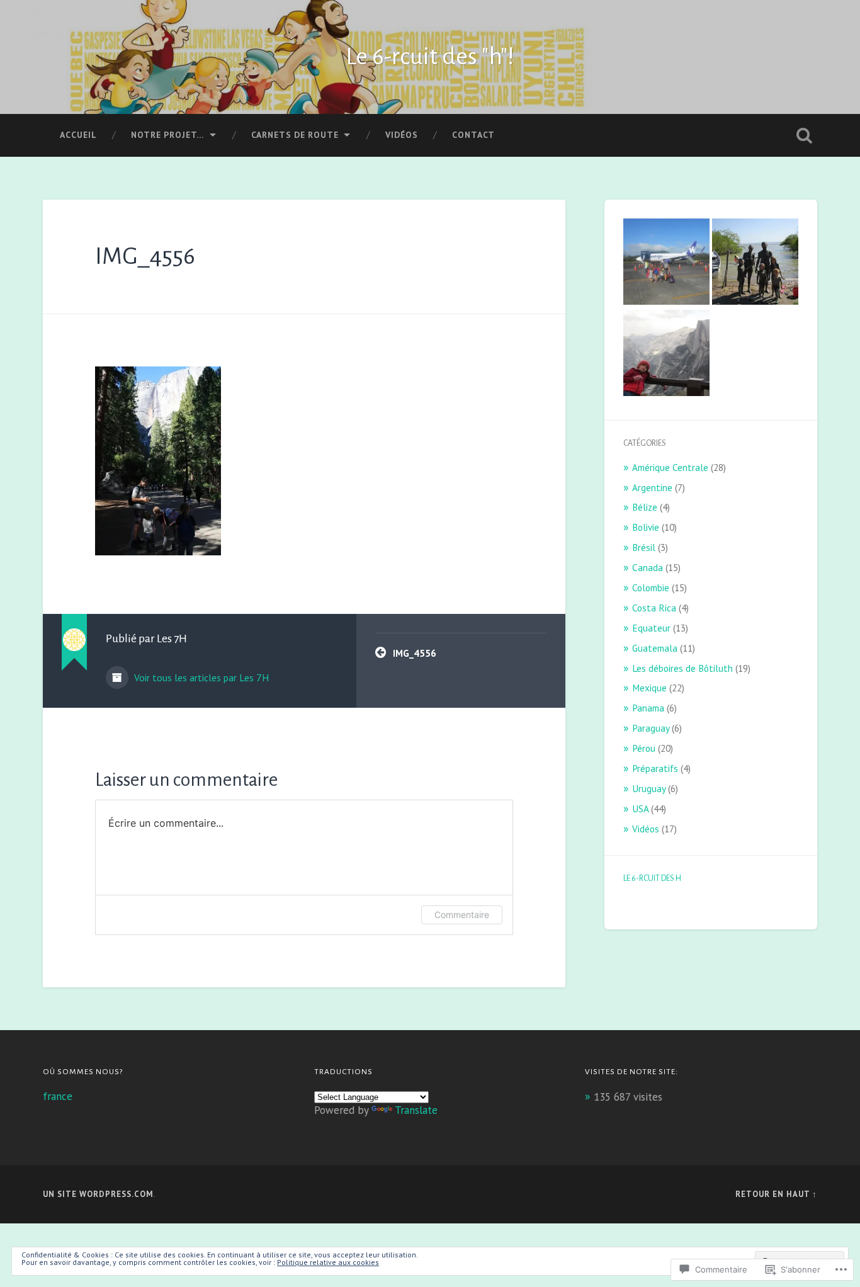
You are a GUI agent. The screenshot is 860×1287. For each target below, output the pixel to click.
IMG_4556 (145, 256)
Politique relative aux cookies (328, 1262)
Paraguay (650, 728)
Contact (473, 134)
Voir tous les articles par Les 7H (200, 677)
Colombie (650, 587)
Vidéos (401, 134)
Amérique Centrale (670, 467)
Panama (648, 707)
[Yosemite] (666, 354)
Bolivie (645, 527)
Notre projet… (168, 134)
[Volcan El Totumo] (755, 262)
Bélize (644, 507)
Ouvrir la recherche (804, 135)
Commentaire (461, 914)
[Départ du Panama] (666, 262)
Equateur (651, 627)
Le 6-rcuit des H (652, 878)
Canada (647, 567)
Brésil (643, 547)
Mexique (649, 687)
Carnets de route (295, 134)
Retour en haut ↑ (776, 1194)
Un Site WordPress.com (98, 1194)
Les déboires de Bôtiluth (682, 668)
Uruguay (648, 788)
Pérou (643, 748)
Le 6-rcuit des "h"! (430, 56)
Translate (416, 1110)
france (57, 1096)
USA (640, 808)
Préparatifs (655, 768)
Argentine (652, 487)
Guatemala (654, 648)
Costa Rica (654, 607)
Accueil (78, 134)
